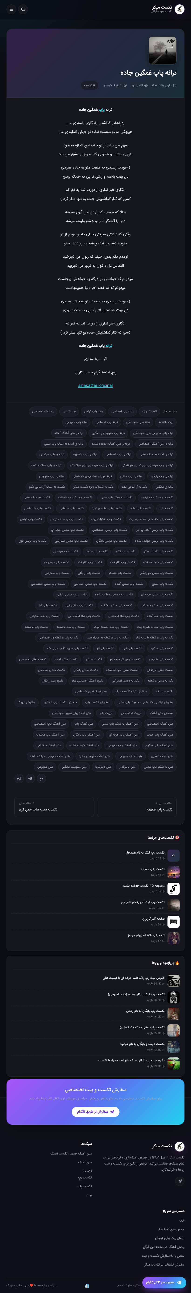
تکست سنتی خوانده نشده (122, 670)
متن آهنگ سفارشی (49, 745)
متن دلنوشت (103, 767)
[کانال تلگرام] (179, 1181)
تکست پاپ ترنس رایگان (111, 541)
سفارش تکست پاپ (97, 702)
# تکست (89, 85)
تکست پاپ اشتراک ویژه (106, 519)
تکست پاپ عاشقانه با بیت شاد (154, 637)
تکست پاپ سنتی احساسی (90, 584)
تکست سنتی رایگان (85, 670)
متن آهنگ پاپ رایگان (87, 734)
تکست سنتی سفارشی (51, 670)
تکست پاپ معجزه (153, 869)
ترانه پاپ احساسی (107, 422)
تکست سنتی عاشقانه (160, 680)
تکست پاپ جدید (96, 551)
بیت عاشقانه (165, 422)
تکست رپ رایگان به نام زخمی (145, 1011)
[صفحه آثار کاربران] (173, 922)
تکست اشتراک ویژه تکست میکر (93, 487)
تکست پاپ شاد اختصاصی (84, 616)
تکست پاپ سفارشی (56, 573)
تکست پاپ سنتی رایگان (72, 594)
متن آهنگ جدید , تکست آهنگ (71, 1154)
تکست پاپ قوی (132, 648)
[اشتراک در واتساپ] (19, 778)
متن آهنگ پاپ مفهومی (122, 745)
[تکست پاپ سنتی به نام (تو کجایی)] (173, 1030)
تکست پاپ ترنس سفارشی (71, 541)
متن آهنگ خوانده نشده (84, 745)
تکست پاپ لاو (105, 648)
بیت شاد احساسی (43, 411)
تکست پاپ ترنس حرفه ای (67, 530)
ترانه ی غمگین (164, 487)
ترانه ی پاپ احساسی (118, 454)
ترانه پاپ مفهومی (76, 422)
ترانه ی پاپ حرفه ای (52, 454)
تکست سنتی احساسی (32, 659)
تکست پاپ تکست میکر (158, 551)
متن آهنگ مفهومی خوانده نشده (50, 756)
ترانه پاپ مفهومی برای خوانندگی (153, 433)
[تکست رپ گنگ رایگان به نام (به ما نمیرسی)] (173, 997)
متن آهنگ (85, 1162)
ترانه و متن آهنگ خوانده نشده (111, 443)
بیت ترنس (69, 411)
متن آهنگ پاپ (83, 723)
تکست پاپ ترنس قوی (32, 541)
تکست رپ (85, 1178)
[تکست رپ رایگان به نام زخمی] (173, 1014)
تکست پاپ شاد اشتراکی (44, 616)
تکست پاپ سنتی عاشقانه (116, 605)
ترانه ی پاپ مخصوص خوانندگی (92, 476)
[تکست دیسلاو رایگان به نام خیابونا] (173, 1047)
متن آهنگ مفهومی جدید (94, 756)
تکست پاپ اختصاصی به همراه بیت (151, 519)
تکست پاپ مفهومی (161, 659)
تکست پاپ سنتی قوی (79, 605)
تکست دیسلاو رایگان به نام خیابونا (142, 1044)
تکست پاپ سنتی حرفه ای (157, 594)
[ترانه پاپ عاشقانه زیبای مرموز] (173, 938)
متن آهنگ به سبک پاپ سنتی (120, 723)
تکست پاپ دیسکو (120, 573)
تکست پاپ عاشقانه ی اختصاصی (58, 637)
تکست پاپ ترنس (31, 519)
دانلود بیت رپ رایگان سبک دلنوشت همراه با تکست (132, 1060)
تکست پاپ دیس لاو (56, 562)
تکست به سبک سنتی (37, 497)
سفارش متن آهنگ (161, 713)
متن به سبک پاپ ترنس (158, 767)
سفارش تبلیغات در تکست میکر (164, 1265)
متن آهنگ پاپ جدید (160, 734)
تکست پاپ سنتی (162, 584)
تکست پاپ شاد (47, 605)
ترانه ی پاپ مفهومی (51, 476)
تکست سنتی (94, 659)
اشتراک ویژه (149, 411)
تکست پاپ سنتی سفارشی (157, 605)
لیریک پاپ (106, 713)
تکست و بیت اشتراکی (125, 680)
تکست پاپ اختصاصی (37, 508)
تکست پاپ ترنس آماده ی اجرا (154, 530)
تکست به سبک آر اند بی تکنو (47, 487)
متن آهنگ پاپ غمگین (159, 745)
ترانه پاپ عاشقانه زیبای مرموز (146, 935)
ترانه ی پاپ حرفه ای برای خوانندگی (91, 465)
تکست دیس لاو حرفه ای (125, 659)
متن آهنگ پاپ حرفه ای (124, 734)
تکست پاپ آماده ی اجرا (107, 508)
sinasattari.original (95, 385)
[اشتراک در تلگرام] (30, 778)
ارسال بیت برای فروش (169, 1238)
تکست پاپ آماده (140, 508)
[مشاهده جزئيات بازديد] (87, 1285)
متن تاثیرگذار (127, 767)
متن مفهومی (45, 767)
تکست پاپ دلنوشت (122, 562)
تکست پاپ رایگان (89, 573)
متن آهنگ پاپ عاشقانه (50, 734)
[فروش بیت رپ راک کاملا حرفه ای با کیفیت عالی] (173, 981)
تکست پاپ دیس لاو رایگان (156, 573)
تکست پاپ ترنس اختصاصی (109, 530)
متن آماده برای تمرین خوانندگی (71, 713)
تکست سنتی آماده (66, 659)
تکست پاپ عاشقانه (36, 627)
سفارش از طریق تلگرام (92, 1112)
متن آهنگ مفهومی (131, 756)
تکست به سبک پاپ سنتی (117, 497)
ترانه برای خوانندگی (138, 422)
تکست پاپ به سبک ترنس (66, 519)
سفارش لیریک (26, 702)
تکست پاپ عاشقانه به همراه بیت (107, 637)
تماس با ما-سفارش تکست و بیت (162, 1256)
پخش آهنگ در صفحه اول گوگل (163, 1247)
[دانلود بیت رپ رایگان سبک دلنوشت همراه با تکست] (173, 1063)
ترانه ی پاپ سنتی (131, 476)
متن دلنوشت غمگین (74, 767)
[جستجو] (23, 9)
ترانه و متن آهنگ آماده (69, 433)
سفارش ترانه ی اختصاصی (91, 691)
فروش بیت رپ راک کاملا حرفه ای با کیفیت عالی (134, 978)
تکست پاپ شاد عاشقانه (71, 627)
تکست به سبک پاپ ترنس (157, 497)
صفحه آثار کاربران (153, 919)
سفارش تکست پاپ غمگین (60, 702)
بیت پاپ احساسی (122, 411)
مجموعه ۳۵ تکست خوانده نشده (143, 885)
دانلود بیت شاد (164, 691)
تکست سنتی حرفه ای (160, 670)
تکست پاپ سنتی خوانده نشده (114, 594)
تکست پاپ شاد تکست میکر (111, 627)
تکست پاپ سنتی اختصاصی (48, 584)
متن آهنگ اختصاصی (160, 723)
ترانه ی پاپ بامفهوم (85, 454)
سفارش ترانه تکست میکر (131, 691)
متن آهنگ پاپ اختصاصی (50, 723)
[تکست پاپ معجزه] (173, 872)
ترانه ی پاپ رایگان (161, 476)
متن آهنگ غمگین (162, 756)
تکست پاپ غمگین (161, 648)
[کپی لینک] (41, 778)
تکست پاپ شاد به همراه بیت (155, 627)
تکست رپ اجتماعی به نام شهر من (143, 902)
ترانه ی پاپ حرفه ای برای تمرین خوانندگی (147, 465)
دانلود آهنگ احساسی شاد (87, 680)
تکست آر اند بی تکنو (134, 487)
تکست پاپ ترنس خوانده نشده (154, 541)
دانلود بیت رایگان (52, 680)
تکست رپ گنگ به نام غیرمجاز (145, 852)
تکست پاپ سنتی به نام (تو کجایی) (142, 1027)
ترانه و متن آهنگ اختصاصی (155, 443)
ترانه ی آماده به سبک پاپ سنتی (63, 443)
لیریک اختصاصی (131, 713)
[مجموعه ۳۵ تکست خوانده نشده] (173, 889)
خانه (181, 1221)
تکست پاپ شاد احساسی (123, 616)
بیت (89, 1195)
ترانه (109, 346)
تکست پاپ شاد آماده (160, 616)
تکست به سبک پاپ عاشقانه (75, 497)
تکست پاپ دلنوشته (90, 562)
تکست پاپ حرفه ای (65, 551)
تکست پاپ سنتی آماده (129, 584)
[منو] (11, 9)
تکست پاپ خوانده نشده (158, 562)
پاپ (102, 110)
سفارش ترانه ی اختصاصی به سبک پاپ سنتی (145, 702)
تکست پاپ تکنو (126, 551)
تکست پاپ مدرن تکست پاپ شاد (67, 648)
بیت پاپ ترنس (93, 411)
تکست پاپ (166, 508)
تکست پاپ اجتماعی (71, 508)
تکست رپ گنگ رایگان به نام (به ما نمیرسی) (136, 994)
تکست (87, 1171)
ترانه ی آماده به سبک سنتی (156, 454)
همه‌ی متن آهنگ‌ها (171, 1229)
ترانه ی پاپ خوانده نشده (46, 465)
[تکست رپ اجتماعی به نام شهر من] (173, 905)
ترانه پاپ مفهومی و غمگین (108, 433)
